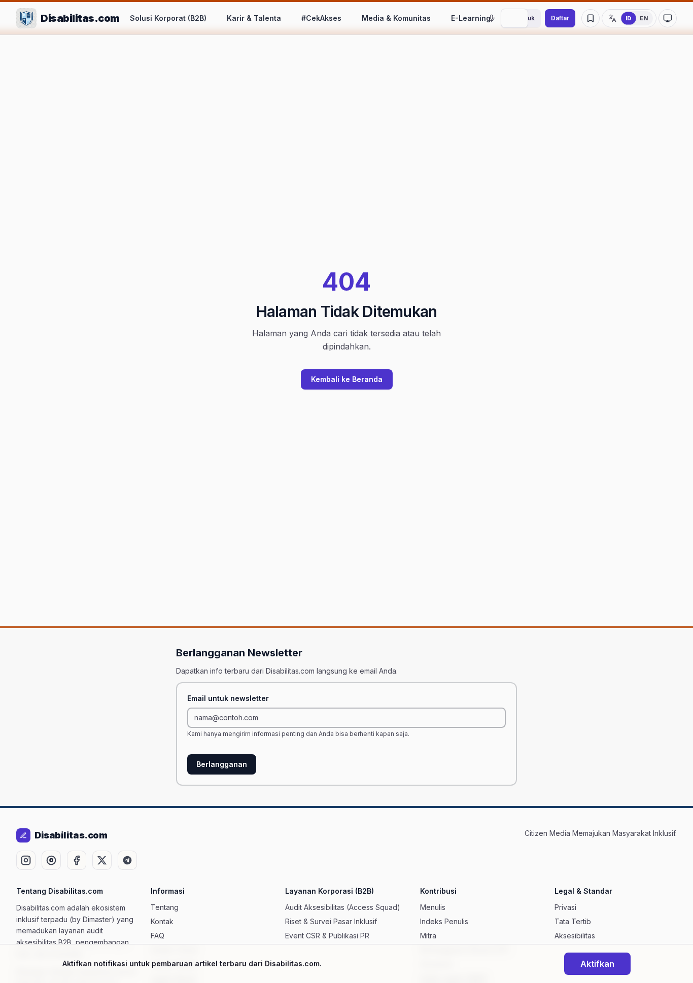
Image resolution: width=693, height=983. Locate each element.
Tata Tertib (573, 921)
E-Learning (471, 18)
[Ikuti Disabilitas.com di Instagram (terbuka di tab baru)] (26, 860)
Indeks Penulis (444, 921)
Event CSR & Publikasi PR (327, 935)
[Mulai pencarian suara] (491, 18)
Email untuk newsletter (228, 698)
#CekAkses (321, 18)
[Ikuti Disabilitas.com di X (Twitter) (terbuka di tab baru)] (102, 860)
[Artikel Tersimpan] (590, 18)
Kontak (162, 921)
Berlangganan (221, 764)
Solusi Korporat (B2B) (168, 18)
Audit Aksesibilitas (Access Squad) (342, 907)
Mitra (428, 935)
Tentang (165, 907)
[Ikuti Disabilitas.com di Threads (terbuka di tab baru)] (51, 860)
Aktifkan (597, 964)
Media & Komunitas (396, 18)
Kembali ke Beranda (347, 379)
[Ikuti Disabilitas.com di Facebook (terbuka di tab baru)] (76, 860)
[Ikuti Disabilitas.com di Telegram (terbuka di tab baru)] (127, 860)
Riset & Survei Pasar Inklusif (331, 921)
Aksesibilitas (575, 935)
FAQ (157, 935)
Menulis (432, 907)
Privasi (565, 907)
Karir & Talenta (254, 18)
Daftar (560, 18)
